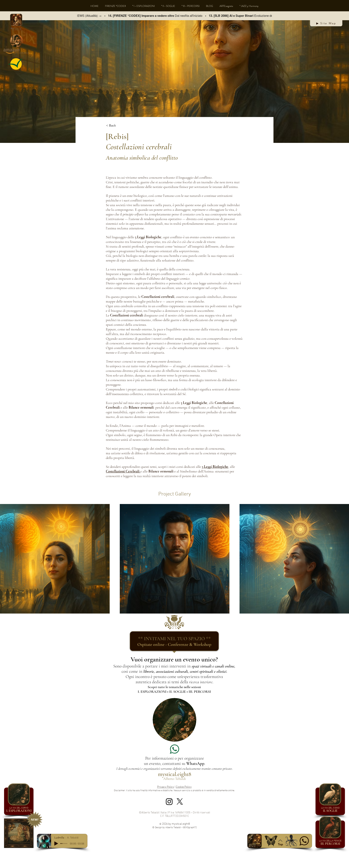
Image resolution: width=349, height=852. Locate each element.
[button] (16, 20)
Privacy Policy (165, 787)
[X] (179, 801)
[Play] (56, 843)
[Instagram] (169, 801)
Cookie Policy (184, 787)
